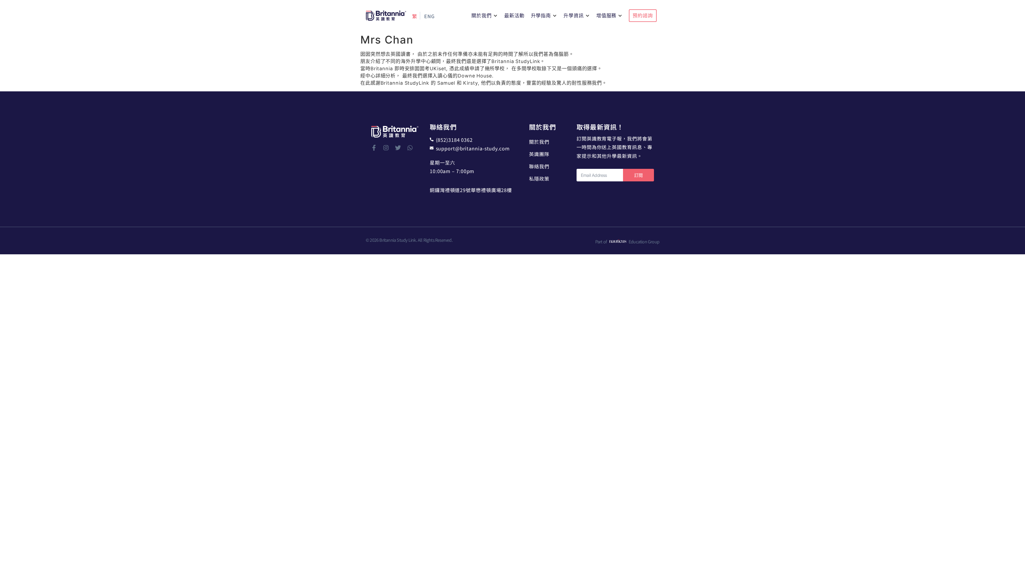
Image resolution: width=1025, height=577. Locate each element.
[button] (484, 16)
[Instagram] (386, 148)
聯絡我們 (539, 166)
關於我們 (539, 141)
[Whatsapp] (410, 148)
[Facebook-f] (374, 148)
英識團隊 (539, 153)
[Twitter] (398, 148)
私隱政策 (539, 178)
